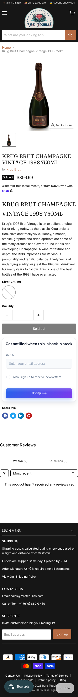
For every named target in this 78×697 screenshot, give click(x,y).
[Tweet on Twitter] (13, 416)
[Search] (70, 35)
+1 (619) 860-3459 (32, 603)
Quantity (8, 306)
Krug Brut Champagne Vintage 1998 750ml (36, 159)
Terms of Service (57, 675)
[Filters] (4, 473)
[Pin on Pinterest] (29, 416)
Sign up (62, 634)
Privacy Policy (33, 675)
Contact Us (12, 675)
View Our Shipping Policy (19, 576)
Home (6, 47)
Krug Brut (13, 169)
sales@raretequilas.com (27, 596)
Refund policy (47, 680)
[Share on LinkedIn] (21, 416)
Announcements (22, 680)
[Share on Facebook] (5, 416)
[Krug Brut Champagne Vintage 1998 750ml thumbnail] (9, 139)
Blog (63, 680)
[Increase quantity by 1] (39, 315)
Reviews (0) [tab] (19, 460)
